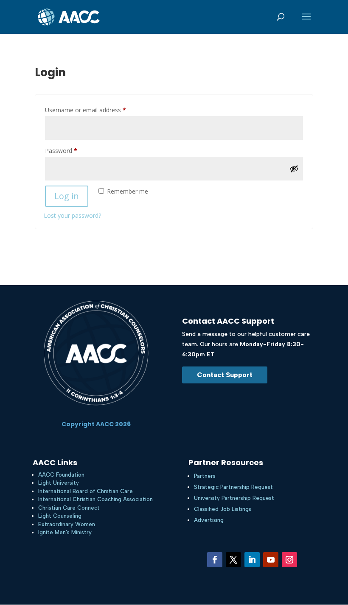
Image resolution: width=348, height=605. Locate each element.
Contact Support (225, 375)
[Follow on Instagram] (289, 559)
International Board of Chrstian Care (85, 491)
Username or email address (97, 109)
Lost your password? (72, 215)
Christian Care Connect (69, 508)
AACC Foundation (61, 475)
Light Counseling (59, 516)
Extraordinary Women (66, 524)
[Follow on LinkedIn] (252, 559)
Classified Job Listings (222, 509)
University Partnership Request (234, 498)
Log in (66, 196)
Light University (58, 483)
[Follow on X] (233, 559)
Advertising (209, 520)
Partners (205, 476)
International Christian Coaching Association (95, 499)
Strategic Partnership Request (233, 487)
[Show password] (294, 168)
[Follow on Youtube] (270, 559)
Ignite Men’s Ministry (65, 532)
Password (73, 150)
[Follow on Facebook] (214, 559)
